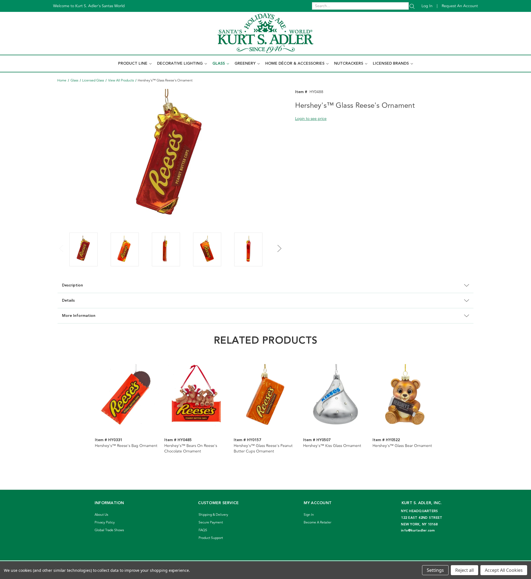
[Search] (412, 6)
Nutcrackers (349, 63)
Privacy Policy (105, 522)
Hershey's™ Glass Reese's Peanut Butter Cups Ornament (263, 448)
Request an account (460, 6)
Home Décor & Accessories (295, 63)
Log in (427, 6)
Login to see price (311, 119)
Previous (61, 245)
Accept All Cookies (504, 570)
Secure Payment (211, 522)
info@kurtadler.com (418, 530)
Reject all (464, 570)
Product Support (211, 538)
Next (278, 245)
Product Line (133, 63)
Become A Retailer (317, 522)
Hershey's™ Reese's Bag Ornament (126, 446)
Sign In (309, 514)
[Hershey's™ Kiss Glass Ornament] (335, 396)
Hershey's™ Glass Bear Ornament (402, 446)
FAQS (203, 530)
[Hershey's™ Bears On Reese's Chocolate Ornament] (196, 396)
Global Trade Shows (109, 530)
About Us (101, 514)
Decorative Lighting (180, 63)
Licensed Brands (391, 63)
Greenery (246, 63)
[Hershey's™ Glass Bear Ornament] (404, 396)
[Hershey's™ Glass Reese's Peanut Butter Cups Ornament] (265, 396)
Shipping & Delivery (213, 514)
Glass (219, 63)
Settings (435, 570)
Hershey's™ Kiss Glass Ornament (332, 446)
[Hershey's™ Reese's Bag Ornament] (126, 396)
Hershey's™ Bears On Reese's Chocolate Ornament (190, 448)
